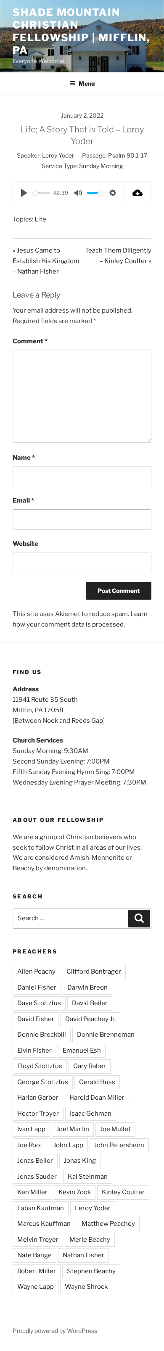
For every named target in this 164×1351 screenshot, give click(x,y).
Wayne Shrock (86, 1286)
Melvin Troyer (37, 1239)
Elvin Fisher (34, 1050)
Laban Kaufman (40, 1208)
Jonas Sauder (37, 1176)
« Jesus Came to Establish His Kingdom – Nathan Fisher (46, 261)
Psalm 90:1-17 (127, 155)
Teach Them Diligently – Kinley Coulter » (118, 256)
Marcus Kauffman (44, 1223)
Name (24, 457)
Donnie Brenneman (106, 1034)
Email (23, 500)
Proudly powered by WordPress (55, 1330)
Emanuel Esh (82, 1050)
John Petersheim (119, 1145)
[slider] (41, 193)
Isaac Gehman (90, 1113)
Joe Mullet (115, 1129)
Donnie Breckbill (41, 1034)
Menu (87, 83)
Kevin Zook (74, 1192)
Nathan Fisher (83, 1255)
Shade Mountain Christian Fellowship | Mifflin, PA (81, 31)
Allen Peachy (36, 971)
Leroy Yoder (58, 155)
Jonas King (80, 1160)
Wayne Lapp (35, 1286)
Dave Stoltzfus (39, 1003)
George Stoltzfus (42, 1082)
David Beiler (90, 1003)
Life (40, 219)
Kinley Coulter (123, 1192)
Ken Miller (32, 1192)
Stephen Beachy (91, 1271)
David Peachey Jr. (90, 1019)
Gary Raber (89, 1066)
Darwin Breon (87, 987)
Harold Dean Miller (96, 1097)
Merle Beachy (89, 1239)
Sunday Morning (101, 165)
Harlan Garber (37, 1097)
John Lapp (68, 1145)
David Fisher (35, 1019)
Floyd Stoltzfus (39, 1066)
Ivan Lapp (31, 1129)
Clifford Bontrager (93, 971)
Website (25, 544)
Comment (30, 341)
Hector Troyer (38, 1113)
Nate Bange (34, 1255)
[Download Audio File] (137, 193)
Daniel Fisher (36, 987)
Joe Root (29, 1145)
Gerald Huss (97, 1082)
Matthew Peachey (108, 1223)
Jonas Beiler (35, 1160)
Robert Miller (36, 1271)
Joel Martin (72, 1129)
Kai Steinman (88, 1176)
